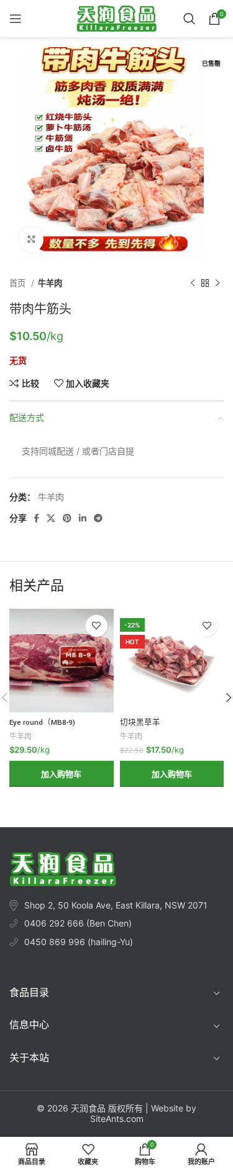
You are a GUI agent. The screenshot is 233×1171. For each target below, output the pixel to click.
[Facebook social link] (36, 518)
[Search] (189, 18)
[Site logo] (116, 17)
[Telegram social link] (98, 518)
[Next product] (217, 283)
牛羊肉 (50, 283)
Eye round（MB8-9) (42, 722)
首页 (18, 283)
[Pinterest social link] (67, 518)
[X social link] (51, 518)
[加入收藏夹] (96, 626)
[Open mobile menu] (15, 18)
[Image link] (62, 868)
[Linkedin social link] (82, 518)
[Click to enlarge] (31, 239)
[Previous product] (192, 283)
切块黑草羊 (140, 722)
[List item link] (116, 923)
